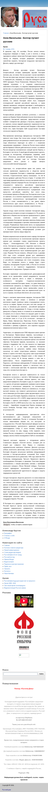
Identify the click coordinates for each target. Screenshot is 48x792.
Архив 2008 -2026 (10, 583)
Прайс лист (8, 566)
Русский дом (6, 790)
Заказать (7, 569)
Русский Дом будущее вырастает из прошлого (19, 581)
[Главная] (10, 26)
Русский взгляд (9, 557)
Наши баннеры (9, 573)
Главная (6, 33)
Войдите (7, 524)
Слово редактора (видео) (12, 552)
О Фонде (7, 538)
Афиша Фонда (9, 559)
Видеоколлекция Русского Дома (15, 588)
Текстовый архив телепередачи (14, 585)
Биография (8, 533)
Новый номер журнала (11, 550)
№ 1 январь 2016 (8, 49)
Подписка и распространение (14, 564)
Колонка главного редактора (13, 548)
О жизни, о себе (9, 535)
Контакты (7, 571)
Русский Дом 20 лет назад (13, 555)
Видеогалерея (9, 562)
